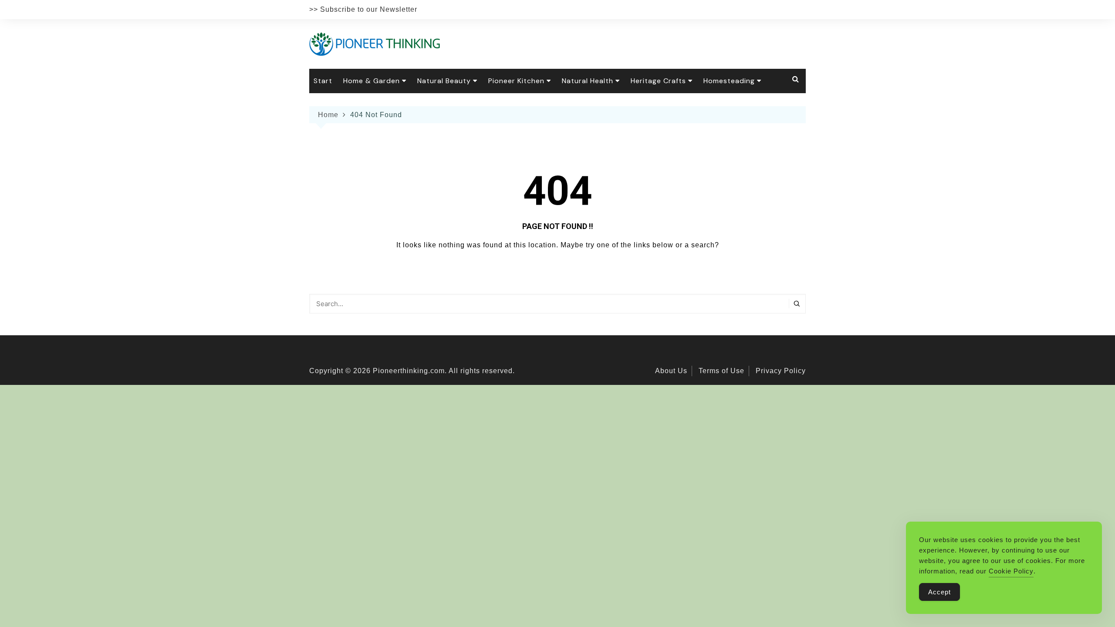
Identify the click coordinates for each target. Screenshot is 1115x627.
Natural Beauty (444, 80)
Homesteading (729, 80)
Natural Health (587, 80)
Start (323, 80)
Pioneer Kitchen (516, 80)
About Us (671, 370)
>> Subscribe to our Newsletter (363, 9)
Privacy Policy (781, 370)
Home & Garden (371, 80)
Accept (939, 592)
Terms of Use (721, 370)
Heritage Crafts (658, 80)
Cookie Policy (1011, 571)
